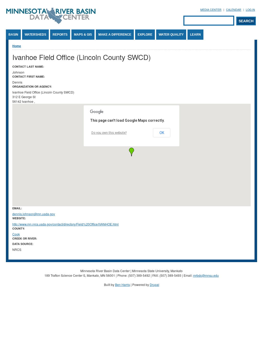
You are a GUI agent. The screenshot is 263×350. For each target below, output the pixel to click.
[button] (131, 152)
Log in (250, 10)
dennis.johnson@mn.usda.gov (33, 214)
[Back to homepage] (51, 22)
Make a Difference (114, 34)
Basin (13, 34)
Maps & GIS (83, 34)
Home (16, 46)
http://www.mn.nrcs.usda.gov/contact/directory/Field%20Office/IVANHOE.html (65, 224)
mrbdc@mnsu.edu (206, 275)
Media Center (210, 10)
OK (161, 133)
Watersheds (35, 34)
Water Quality (171, 34)
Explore (145, 34)
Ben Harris (122, 284)
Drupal (154, 284)
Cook (16, 234)
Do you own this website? (109, 133)
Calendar (233, 10)
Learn (195, 34)
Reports (60, 34)
